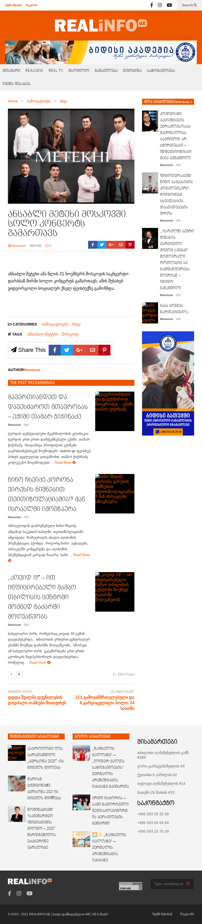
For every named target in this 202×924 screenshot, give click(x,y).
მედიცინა (132, 71)
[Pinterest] (130, 245)
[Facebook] (151, 5)
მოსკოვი (70, 334)
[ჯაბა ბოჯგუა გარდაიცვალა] (150, 312)
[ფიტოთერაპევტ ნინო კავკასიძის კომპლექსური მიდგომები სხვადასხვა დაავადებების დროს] (150, 182)
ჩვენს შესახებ (13, 5)
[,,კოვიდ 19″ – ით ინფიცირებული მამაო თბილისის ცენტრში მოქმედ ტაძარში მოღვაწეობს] (114, 592)
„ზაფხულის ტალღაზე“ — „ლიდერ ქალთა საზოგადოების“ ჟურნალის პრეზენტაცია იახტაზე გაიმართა (110, 768)
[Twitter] (102, 245)
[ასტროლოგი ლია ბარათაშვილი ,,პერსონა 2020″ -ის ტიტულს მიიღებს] (17, 753)
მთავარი (11, 71)
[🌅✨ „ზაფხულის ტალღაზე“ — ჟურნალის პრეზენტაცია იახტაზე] (81, 839)
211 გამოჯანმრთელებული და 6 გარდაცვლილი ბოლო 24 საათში (104, 703)
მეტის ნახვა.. (183, 102)
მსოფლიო (78, 71)
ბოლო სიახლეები (92, 737)
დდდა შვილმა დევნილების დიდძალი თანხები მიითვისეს (37, 700)
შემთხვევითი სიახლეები (34, 737)
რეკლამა (31, 5)
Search (188, 5)
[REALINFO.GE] (101, 25)
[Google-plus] (111, 245)
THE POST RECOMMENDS (32, 383)
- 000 (25, 424)
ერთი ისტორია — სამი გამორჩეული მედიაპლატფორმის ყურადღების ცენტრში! (110, 811)
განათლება (106, 71)
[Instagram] (160, 5)
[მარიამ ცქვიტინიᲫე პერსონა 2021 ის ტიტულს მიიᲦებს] (17, 783)
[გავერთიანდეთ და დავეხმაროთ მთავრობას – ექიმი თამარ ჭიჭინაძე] (114, 411)
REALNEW (34, 71)
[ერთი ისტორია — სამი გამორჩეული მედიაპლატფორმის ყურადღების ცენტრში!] (81, 802)
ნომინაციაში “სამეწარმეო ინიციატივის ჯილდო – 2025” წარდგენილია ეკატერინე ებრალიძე (41, 829)
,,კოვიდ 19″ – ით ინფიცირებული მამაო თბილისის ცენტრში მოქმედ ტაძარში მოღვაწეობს (42, 597)
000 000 (36, 246)
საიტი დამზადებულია (69, 914)
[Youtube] (169, 5)
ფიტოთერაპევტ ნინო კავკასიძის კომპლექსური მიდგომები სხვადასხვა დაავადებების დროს (176, 195)
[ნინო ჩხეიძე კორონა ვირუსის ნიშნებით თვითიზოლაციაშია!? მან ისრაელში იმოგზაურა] (114, 493)
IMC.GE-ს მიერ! (96, 914)
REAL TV (56, 71)
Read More (63, 463)
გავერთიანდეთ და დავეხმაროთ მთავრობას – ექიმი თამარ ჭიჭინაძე (48, 407)
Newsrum (18, 246)
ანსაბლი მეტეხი (42, 334)
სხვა (76, 324)
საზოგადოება (161, 71)
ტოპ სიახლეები (159, 102)
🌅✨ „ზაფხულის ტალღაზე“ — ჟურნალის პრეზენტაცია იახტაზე (109, 847)
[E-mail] (120, 245)
